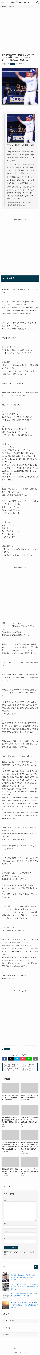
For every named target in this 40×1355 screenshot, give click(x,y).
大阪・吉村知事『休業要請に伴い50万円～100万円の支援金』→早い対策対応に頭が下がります (24, 1305)
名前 (5, 1224)
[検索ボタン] (37, 2)
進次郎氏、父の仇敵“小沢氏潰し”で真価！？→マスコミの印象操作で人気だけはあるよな (24, 1277)
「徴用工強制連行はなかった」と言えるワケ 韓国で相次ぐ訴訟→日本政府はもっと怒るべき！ (24, 1286)
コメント (7, 1200)
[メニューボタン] (2, 2)
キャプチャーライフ (20, 2)
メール (6, 1231)
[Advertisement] (20, 29)
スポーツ (12, 63)
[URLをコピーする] (35, 1059)
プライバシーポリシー (20, 1348)
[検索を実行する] (36, 1267)
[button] (4, 1059)
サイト (6, 1238)
